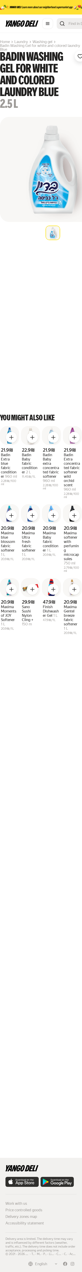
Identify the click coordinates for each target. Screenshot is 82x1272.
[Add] (11, 437)
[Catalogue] (47, 23)
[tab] (53, 233)
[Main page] (21, 25)
